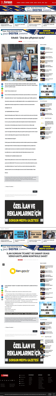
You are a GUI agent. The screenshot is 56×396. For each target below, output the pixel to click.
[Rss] (10, 380)
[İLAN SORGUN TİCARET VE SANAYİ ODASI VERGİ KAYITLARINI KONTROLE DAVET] (19, 272)
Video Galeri (23, 377)
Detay (50, 393)
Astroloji (49, 382)
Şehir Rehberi (41, 387)
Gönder (35, 191)
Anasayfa (2, 13)
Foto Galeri (23, 375)
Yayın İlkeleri (3, 385)
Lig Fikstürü (40, 382)
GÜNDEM (18, 2)
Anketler (49, 378)
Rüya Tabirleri (50, 381)
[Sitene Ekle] (14, 380)
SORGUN (23, 2)
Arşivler (22, 381)
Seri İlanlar (40, 385)
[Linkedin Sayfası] (8, 380)
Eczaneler (40, 381)
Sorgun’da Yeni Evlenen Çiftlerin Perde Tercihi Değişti (49, 61)
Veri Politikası (3, 386)
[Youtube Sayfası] (7, 380)
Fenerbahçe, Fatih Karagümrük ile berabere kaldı (48, 128)
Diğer (46, 2)
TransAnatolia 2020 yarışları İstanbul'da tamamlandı (48, 105)
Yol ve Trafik (41, 378)
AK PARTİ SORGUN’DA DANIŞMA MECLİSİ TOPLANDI (49, 75)
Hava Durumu (41, 377)
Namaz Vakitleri (41, 379)
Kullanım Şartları (12, 384)
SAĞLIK (35, 2)
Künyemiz (22, 383)
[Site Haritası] (12, 380)
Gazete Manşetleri (42, 388)
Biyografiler (50, 379)
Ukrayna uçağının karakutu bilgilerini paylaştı (48, 109)
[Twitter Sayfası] (3, 380)
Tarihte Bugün (41, 383)
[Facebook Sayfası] (1, 380)
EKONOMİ (27, 2)
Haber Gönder (12, 386)
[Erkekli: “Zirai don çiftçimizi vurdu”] (19, 62)
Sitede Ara (50, 377)
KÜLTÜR (39, 2)
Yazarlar (22, 379)
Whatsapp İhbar (12, 385)
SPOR (43, 2)
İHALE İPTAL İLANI (48, 118)
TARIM (6, 13)
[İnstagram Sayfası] (5, 380)
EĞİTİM (31, 2)
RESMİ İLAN (7, 228)
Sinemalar (40, 384)
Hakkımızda (2, 384)
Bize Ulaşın (23, 385)
